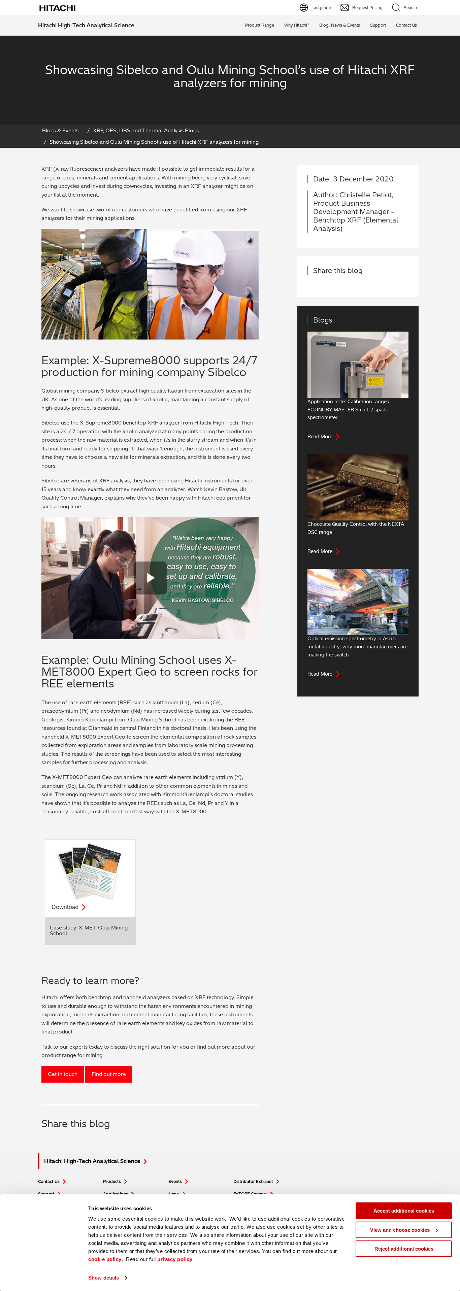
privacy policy (174, 1259)
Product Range (259, 25)
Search (410, 7)
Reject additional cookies (403, 1249)
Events (175, 1181)
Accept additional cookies (403, 1211)
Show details (103, 1278)
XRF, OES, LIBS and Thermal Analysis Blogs (146, 130)
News (173, 1193)
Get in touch (62, 1074)
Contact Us (49, 1181)
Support (378, 25)
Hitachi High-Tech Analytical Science (86, 25)
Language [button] (321, 7)
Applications (115, 1193)
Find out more (109, 1074)
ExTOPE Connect (250, 1193)
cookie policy (105, 1259)
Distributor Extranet (253, 1181)
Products (112, 1181)
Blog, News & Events (339, 25)
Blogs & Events (60, 130)
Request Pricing (367, 7)
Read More (319, 437)
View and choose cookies (400, 1229)
